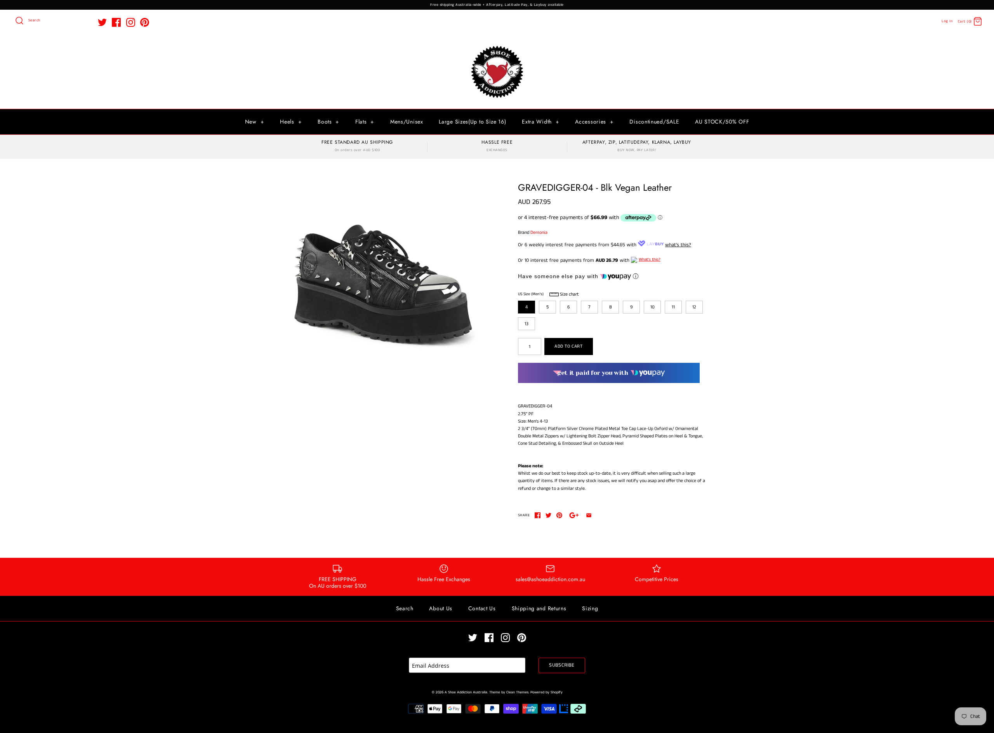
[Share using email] (589, 515)
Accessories (594, 121)
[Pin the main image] (559, 515)
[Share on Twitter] (548, 515)
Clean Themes (517, 692)
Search (405, 608)
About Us (440, 608)
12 (694, 307)
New (254, 121)
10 (652, 307)
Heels (291, 121)
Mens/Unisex (406, 121)
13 (526, 323)
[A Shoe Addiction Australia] (497, 46)
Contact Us (482, 608)
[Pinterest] (144, 22)
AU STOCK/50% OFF (722, 121)
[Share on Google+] (574, 515)
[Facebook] (116, 22)
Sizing (590, 608)
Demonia (538, 232)
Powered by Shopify (546, 692)
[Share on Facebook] (537, 515)
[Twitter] (102, 22)
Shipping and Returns (539, 608)
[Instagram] (130, 22)
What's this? (649, 259)
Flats (364, 121)
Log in (947, 21)
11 (673, 307)
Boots (328, 121)
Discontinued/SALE (654, 121)
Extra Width (540, 121)
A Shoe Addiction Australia (466, 692)
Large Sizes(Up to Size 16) (472, 121)
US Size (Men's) (531, 294)
